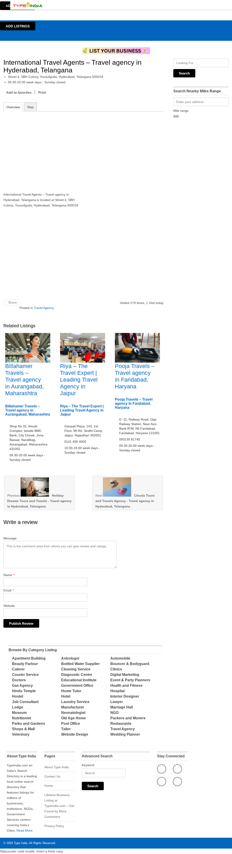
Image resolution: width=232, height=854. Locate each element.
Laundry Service (75, 702)
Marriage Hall (121, 707)
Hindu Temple (24, 691)
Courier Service (25, 675)
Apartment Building (29, 658)
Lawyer (116, 702)
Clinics (116, 669)
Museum (19, 713)
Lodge (17, 707)
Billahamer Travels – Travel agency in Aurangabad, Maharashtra (24, 379)
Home (48, 785)
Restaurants (120, 723)
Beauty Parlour (25, 664)
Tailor (66, 729)
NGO (114, 713)
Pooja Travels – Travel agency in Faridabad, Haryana (133, 403)
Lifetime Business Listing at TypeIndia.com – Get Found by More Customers (59, 805)
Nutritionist (21, 718)
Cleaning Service (75, 669)
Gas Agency (22, 685)
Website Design (74, 734)
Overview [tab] (13, 107)
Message (10, 538)
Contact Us (52, 776)
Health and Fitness (126, 685)
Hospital (117, 691)
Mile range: (181, 110)
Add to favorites (18, 92)
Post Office (70, 723)
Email (8, 590)
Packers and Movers (127, 718)
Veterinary (20, 734)
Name (8, 575)
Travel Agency (44, 308)
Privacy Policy (54, 826)
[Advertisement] (41, 148)
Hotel (65, 696)
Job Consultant (25, 702)
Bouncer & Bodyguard (129, 664)
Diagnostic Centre (76, 675)
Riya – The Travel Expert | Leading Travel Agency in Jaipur (79, 379)
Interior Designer (124, 696)
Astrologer (70, 658)
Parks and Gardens (28, 723)
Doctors (19, 680)
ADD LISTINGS (18, 26)
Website (9, 606)
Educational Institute (79, 680)
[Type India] (111, 5)
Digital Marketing (124, 675)
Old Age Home (73, 718)
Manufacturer (72, 707)
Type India (20, 843)
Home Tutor (71, 691)
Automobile (120, 658)
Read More (25, 830)
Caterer (18, 669)
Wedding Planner (125, 734)
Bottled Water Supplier (80, 664)
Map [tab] (30, 107)
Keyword (88, 765)
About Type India (56, 767)
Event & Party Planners (130, 680)
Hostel (17, 696)
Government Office (77, 685)
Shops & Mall (23, 729)
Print (42, 92)
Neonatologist (73, 713)
